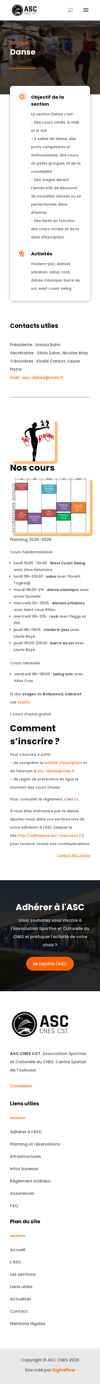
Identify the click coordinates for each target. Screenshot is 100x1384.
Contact (19, 1311)
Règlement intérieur (30, 1181)
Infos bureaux (24, 1169)
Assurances (22, 1193)
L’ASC (16, 1262)
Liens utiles (21, 1287)
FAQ (14, 1206)
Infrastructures (25, 1156)
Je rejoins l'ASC (50, 963)
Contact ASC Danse (73, 855)
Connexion (21, 1086)
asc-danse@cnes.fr (56, 771)
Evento (24, 702)
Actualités (20, 1299)
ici (76, 799)
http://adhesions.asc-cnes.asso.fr (50, 835)
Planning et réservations (35, 1144)
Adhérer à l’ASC (26, 1132)
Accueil (17, 1250)
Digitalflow (63, 1370)
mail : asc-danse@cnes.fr (36, 377)
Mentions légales (27, 1324)
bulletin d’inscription (63, 762)
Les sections (23, 1274)
